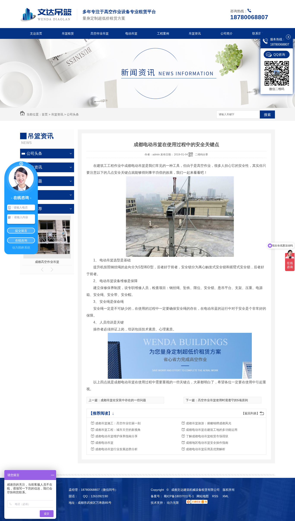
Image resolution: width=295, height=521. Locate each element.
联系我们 (258, 33)
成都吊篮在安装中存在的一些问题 (123, 400)
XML (225, 496)
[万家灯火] (195, 502)
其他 (30, 195)
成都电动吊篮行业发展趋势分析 (116, 449)
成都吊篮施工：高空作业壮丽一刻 (118, 423)
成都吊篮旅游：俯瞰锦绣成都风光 (208, 423)
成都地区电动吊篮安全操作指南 (207, 442)
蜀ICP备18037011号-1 (179, 496)
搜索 (267, 115)
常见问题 (34, 181)
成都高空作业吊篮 (47, 262)
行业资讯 (34, 167)
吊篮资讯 (195, 33)
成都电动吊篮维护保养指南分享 (116, 436)
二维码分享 (201, 154)
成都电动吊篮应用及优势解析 (205, 449)
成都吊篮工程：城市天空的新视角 (118, 429)
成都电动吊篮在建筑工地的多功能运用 (211, 429)
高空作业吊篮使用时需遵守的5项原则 (223, 400)
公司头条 (73, 114)
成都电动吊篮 (104, 442)
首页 (45, 114)
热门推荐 (34, 209)
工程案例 (163, 33)
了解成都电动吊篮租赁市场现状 (207, 436)
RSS (215, 496)
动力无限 (173, 502)
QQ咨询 (279, 54)
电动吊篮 (131, 33)
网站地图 (203, 496)
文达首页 (36, 33)
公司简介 (226, 33)
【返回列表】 (250, 413)
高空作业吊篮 (99, 33)
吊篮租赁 (68, 33)
